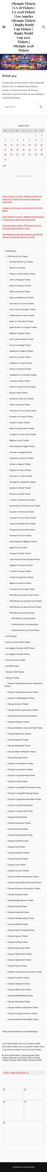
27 (23, 154)
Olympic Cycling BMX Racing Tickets (23, 793)
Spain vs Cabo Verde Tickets (21, 321)
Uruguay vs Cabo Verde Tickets (22, 434)
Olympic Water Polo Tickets (19, 989)
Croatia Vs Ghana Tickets (20, 571)
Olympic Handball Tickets (18, 852)
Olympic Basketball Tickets (19, 745)
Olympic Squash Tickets (17, 936)
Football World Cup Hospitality (24, 624)
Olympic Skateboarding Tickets (20, 918)
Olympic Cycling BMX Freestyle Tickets (24, 787)
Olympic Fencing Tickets (17, 829)
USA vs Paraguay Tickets (20, 279)
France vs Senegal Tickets (20, 345)
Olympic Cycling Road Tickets (20, 805)
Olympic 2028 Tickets (14, 672)
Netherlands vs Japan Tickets (21, 315)
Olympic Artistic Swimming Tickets (22, 716)
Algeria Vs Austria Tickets (20, 583)
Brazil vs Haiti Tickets (18, 392)
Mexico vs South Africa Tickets (22, 273)
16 (41, 145)
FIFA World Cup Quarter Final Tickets (25, 601)
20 (23, 149)
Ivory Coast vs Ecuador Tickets (22, 309)
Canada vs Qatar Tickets (19, 381)
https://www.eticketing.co (16, 1073)
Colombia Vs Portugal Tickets (22, 589)
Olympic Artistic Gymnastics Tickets (22, 710)
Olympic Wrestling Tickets (18, 1001)
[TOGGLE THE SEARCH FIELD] (43, 27)
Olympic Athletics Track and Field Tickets (25, 728)
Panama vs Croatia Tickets (20, 476)
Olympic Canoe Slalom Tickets (20, 763)
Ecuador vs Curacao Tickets (21, 416)
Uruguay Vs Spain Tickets (20, 553)
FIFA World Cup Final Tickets (22, 613)
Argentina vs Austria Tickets (21, 458)
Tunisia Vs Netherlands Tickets (22, 523)
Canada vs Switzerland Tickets (22, 500)
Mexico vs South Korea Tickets (22, 386)
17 (5, 149)
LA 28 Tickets (11, 636)
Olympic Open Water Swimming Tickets (24, 882)
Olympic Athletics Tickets (18, 722)
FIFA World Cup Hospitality (23, 618)
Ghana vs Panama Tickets (20, 369)
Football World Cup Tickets (21, 261)
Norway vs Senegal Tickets (20, 452)
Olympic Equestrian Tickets (19, 823)
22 (35, 149)
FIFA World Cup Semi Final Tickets (24, 595)
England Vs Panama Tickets (21, 565)
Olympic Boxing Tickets (17, 757)
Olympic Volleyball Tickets (18, 983)
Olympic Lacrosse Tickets (18, 870)
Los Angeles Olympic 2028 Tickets (20, 648)
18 (11, 149)
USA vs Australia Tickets (19, 404)
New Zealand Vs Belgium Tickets (23, 541)
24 (5, 154)
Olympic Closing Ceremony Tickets (22, 1013)
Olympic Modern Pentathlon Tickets (23, 876)
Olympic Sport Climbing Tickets (20, 930)
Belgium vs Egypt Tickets (20, 333)
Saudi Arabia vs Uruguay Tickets (23, 327)
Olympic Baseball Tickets (18, 739)
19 (17, 149)
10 (5, 145)
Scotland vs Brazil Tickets (20, 488)
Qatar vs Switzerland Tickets (21, 297)
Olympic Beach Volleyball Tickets (21, 751)
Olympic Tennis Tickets (17, 966)
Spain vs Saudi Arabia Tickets (21, 428)
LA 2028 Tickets (12, 666)
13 (23, 145)
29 (35, 154)
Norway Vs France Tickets (20, 535)
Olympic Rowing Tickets (17, 894)
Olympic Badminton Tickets (19, 733)
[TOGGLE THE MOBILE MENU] (3, 27)
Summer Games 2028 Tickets (17, 642)
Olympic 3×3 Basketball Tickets (20, 698)
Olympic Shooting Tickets (18, 912)
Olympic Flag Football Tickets (20, 835)
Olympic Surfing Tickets (17, 942)
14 (29, 145)
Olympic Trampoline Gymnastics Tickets (24, 972)
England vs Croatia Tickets (20, 363)
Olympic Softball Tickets (17, 924)
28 (29, 154)
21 (29, 149)
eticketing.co (10, 251)
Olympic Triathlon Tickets (18, 977)
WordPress (29, 1167)
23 (41, 149)
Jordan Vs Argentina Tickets (21, 577)
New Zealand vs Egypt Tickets (22, 446)
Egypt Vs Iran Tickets (18, 547)
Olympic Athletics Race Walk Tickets (23, 1019)
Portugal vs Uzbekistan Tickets (22, 482)
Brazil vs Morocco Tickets (20, 285)
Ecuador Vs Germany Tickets (21, 511)
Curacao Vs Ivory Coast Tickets (22, 517)
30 (41, 154)
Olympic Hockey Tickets (17, 858)
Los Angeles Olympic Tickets (17, 654)
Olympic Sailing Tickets (17, 906)
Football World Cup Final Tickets (25, 630)
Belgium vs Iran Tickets (19, 440)
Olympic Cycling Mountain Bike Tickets (24, 799)
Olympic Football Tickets (18, 841)
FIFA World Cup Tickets (17, 256)
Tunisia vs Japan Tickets (19, 422)
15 (35, 145)
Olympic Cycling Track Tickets (20, 811)
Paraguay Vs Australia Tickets (22, 529)
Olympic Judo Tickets (16, 864)
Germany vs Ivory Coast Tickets (23, 410)
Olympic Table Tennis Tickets (19, 954)
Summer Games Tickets (15, 660)
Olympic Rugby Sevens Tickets (20, 900)
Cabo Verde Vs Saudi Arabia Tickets (24, 559)
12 (17, 145)
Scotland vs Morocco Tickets (21, 398)
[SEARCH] (41, 106)
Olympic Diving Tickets (17, 817)
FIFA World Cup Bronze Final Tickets (25, 607)
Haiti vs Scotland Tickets (19, 291)
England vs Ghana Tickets (20, 470)
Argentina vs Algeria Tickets (21, 351)
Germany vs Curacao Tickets (21, 303)
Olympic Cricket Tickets (17, 781)
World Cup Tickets (17, 267)
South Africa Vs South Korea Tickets (24, 505)
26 (17, 154)
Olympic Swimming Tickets (18, 948)
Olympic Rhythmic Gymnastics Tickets (23, 888)
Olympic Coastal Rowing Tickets (21, 775)
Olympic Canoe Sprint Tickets (20, 769)
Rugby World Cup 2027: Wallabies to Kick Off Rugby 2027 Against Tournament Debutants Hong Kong (22, 199)
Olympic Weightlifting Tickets (20, 995)
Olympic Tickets (12, 678)
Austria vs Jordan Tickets (20, 357)
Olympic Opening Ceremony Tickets (22, 692)
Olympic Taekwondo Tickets (19, 960)
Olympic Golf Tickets (16, 847)
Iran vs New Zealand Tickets (21, 339)
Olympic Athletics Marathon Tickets (22, 1007)
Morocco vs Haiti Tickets (20, 494)
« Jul (4, 165)
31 (5, 159)
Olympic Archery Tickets (17, 704)
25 (11, 154)
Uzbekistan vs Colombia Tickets (23, 375)
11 (11, 145)
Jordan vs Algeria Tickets (20, 464)
